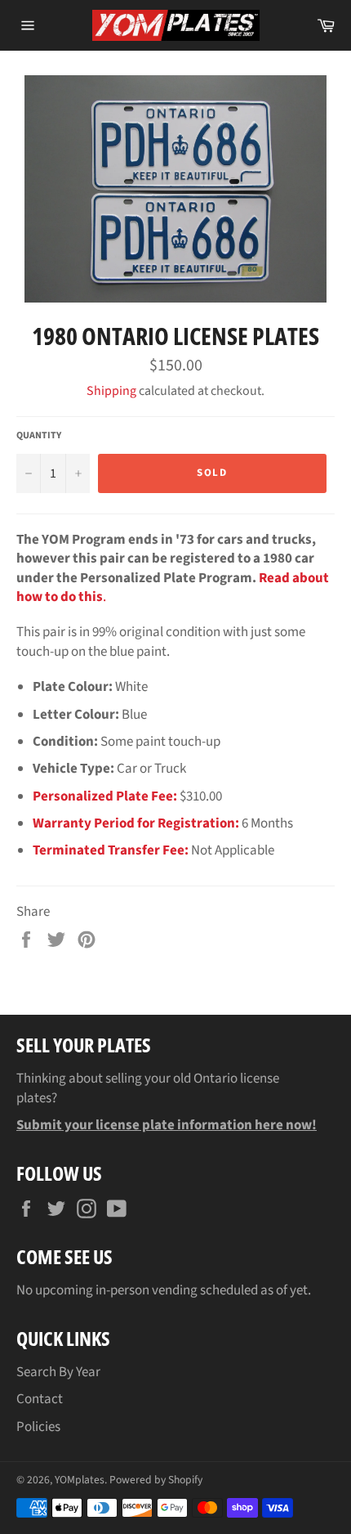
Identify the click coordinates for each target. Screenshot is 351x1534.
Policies (38, 1427)
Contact (39, 1399)
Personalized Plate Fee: (105, 796)
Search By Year (58, 1372)
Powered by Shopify (155, 1479)
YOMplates (79, 1479)
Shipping (111, 391)
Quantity (38, 435)
